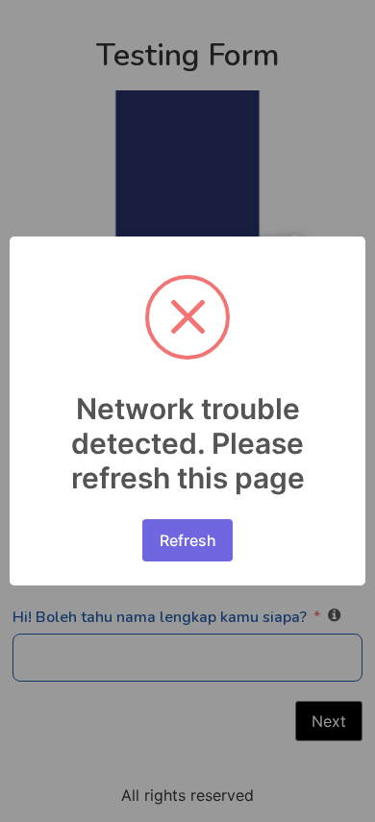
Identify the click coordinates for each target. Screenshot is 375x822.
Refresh (188, 540)
